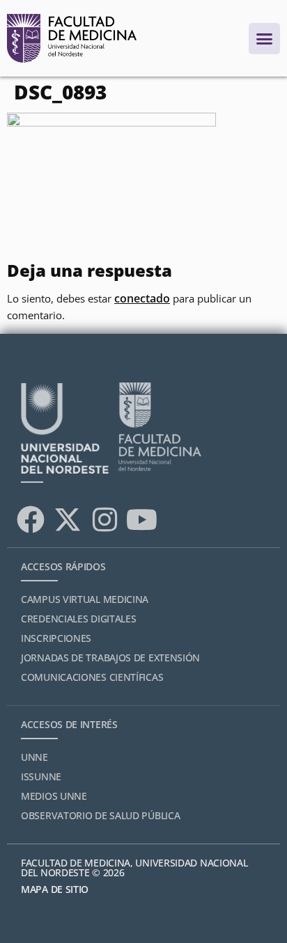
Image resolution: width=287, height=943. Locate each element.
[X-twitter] (67, 519)
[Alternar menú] (264, 38)
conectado (142, 298)
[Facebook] (30, 519)
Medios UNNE (54, 796)
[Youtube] (141, 519)
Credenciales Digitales (78, 618)
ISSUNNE (41, 776)
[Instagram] (104, 519)
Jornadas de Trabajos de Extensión (110, 657)
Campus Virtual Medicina (84, 599)
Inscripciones (56, 638)
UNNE (34, 757)
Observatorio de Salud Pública (100, 815)
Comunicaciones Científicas (92, 677)
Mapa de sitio (54, 889)
